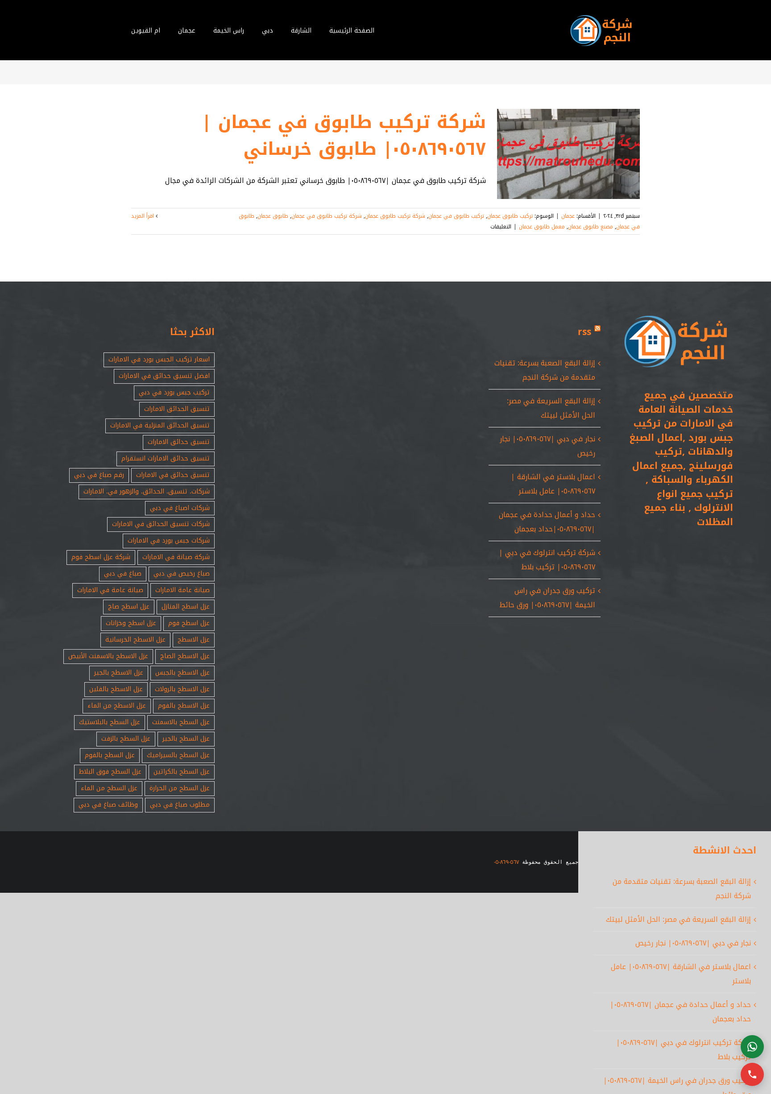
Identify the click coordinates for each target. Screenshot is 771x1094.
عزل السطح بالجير (186, 739)
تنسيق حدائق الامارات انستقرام (165, 458)
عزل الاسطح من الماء (116, 706)
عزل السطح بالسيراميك (178, 755)
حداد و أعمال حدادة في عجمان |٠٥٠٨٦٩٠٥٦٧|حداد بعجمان (547, 522)
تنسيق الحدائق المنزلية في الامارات (160, 425)
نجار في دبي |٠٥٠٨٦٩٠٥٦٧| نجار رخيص (693, 943)
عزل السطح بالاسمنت (181, 722)
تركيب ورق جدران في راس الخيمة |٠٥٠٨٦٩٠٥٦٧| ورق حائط (547, 598)
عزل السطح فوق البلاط (110, 772)
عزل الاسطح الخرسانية (135, 640)
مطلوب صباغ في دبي (180, 805)
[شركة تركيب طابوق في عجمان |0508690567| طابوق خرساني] (568, 154)
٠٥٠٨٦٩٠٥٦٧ (506, 862)
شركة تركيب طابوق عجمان (395, 216)
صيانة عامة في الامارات (110, 590)
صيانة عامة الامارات (182, 590)
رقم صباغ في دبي (99, 475)
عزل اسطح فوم (189, 623)
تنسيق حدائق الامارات (179, 442)
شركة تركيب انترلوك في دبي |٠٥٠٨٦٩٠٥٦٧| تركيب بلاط (547, 560)
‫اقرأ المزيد (143, 216)
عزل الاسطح (194, 640)
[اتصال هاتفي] (752, 1074)
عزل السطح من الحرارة (179, 788)
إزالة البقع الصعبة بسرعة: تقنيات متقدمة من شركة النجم (544, 370)
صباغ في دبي (122, 574)
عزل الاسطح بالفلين (116, 689)
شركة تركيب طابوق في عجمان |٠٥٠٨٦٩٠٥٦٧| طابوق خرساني (344, 135)
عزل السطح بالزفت (125, 739)
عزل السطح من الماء (109, 788)
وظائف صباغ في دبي (108, 805)
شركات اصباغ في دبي (180, 508)
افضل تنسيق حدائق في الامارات (164, 376)
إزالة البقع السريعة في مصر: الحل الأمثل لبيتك (551, 408)
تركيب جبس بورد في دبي (174, 392)
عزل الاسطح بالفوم (184, 706)
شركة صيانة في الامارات (176, 557)
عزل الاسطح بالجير (118, 673)
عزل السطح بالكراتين (181, 772)
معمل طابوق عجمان (542, 227)
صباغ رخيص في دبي (181, 574)
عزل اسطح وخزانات (131, 623)
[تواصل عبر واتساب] (752, 1046)
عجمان (568, 216)
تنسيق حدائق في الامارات (173, 475)
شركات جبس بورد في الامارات (169, 541)
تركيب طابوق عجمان (510, 216)
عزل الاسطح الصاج (185, 656)
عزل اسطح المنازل (186, 607)
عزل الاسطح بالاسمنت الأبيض (108, 656)
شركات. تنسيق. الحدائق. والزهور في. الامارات (146, 491)
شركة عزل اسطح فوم (100, 557)
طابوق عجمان (272, 216)
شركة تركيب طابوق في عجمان (326, 216)
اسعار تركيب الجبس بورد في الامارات (159, 359)
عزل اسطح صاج (128, 607)
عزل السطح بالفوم (110, 755)
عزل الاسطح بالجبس (182, 673)
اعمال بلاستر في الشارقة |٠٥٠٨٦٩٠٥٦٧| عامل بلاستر (553, 484)
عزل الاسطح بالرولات (182, 689)
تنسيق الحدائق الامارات (177, 409)
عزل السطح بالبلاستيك (109, 722)
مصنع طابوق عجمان (590, 227)
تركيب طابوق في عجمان (456, 216)
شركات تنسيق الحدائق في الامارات (161, 524)
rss (584, 332)
